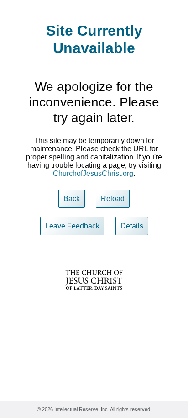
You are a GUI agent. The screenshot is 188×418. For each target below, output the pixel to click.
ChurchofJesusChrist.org (93, 173)
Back (71, 198)
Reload (113, 198)
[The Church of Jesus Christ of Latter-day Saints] (94, 296)
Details (131, 226)
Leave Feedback (72, 226)
